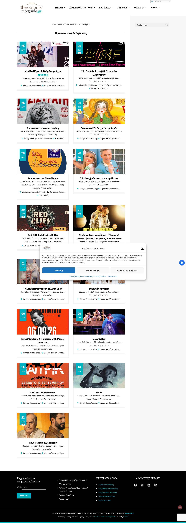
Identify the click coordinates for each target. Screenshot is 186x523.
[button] (142, 248)
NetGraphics (129, 513)
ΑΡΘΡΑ (154, 7)
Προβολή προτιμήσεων (127, 270)
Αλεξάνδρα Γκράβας (106, 484)
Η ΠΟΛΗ (59, 7)
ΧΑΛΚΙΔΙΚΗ (139, 7)
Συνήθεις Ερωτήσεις (66, 495)
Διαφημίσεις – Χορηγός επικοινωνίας (73, 480)
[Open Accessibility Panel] (182, 263)
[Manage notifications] (180, 507)
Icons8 (125, 517)
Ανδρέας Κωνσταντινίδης (108, 488)
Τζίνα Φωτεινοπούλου (106, 496)
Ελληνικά (157, 1)
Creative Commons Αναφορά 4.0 (105, 517)
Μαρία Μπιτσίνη (104, 500)
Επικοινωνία (112, 276)
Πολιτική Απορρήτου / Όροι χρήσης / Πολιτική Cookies (87, 276)
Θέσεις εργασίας (65, 484)
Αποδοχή (59, 270)
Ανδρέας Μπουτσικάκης (107, 492)
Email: (19, 486)
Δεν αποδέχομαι (93, 270)
